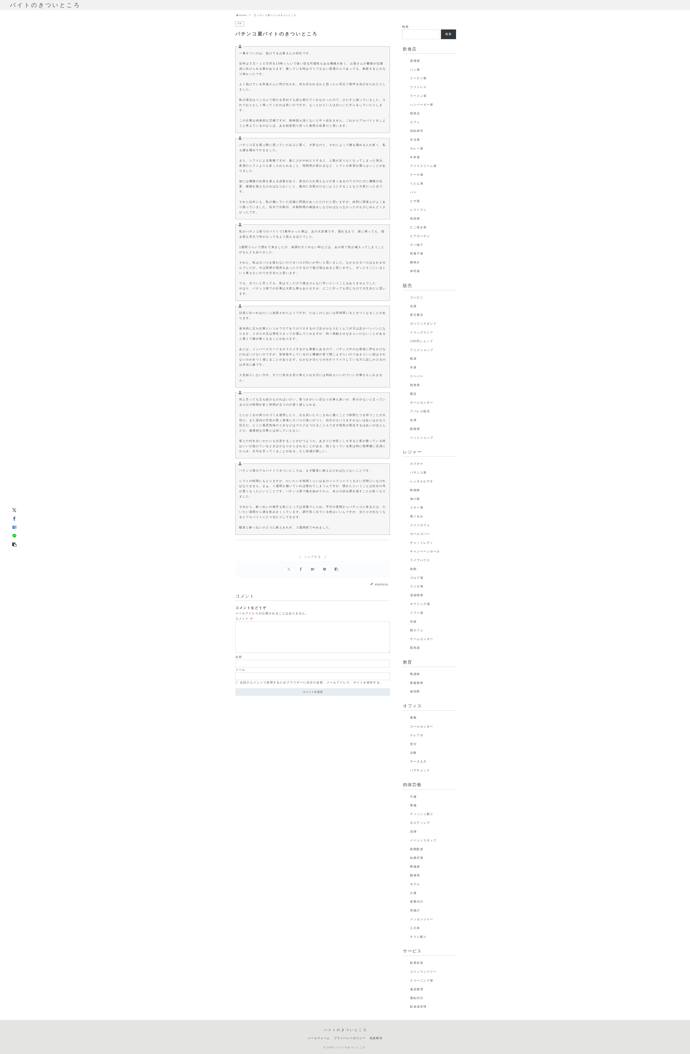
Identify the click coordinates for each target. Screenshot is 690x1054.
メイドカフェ (420, 525)
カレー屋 (416, 148)
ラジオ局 (416, 586)
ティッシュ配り (421, 813)
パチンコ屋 (418, 472)
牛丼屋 (415, 157)
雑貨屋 (415, 385)
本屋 (413, 367)
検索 (405, 26)
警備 (413, 805)
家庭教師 (416, 682)
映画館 (415, 490)
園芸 (413, 393)
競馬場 (415, 647)
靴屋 (413, 358)
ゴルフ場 (416, 577)
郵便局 (415, 875)
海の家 (415, 498)
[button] (14, 544)
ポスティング (420, 822)
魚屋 (413, 420)
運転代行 (416, 998)
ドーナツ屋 (418, 78)
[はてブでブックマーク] (14, 527)
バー (413, 192)
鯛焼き (415, 262)
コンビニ (416, 297)
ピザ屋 (415, 201)
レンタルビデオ (421, 481)
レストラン (418, 209)
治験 (413, 752)
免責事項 (376, 1038)
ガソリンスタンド (423, 323)
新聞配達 (416, 849)
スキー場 (416, 507)
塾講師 (415, 674)
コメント (244, 618)
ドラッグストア (421, 332)
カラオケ (416, 463)
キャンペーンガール (425, 551)
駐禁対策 (416, 962)
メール (240, 669)
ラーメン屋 (418, 95)
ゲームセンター (421, 639)
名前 (238, 656)
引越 (413, 796)
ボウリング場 (420, 603)
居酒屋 (415, 60)
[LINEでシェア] (14, 535)
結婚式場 (416, 857)
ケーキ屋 (416, 174)
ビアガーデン (420, 236)
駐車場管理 (418, 1006)
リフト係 (416, 612)
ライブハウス (420, 560)
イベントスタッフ (423, 840)
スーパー (416, 376)
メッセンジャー (421, 919)
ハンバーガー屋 (421, 104)
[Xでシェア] (14, 509)
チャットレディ (421, 542)
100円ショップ (421, 341)
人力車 (415, 928)
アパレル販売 (420, 411)
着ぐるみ (416, 516)
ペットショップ (421, 437)
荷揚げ (415, 910)
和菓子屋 (416, 253)
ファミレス (418, 87)
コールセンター (421, 726)
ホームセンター (421, 402)
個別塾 (415, 691)
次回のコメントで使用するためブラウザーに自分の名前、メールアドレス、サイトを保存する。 (311, 682)
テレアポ (416, 735)
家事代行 (416, 901)
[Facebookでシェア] (14, 518)
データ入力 (418, 761)
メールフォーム (319, 1038)
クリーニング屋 (421, 980)
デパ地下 (416, 244)
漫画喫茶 (416, 595)
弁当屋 (415, 139)
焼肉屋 (415, 218)
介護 (413, 892)
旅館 (413, 568)
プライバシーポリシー (349, 1038)
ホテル (415, 884)
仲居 (413, 621)
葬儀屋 (415, 866)
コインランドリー (423, 971)
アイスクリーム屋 (423, 165)
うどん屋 (416, 183)
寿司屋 (415, 271)
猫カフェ (416, 630)
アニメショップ (421, 350)
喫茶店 (415, 113)
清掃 (413, 831)
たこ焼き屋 (418, 227)
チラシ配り (418, 936)
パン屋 (415, 69)
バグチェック (420, 770)
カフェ (415, 122)
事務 (413, 717)
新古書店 (416, 314)
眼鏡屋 (415, 428)
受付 (413, 744)
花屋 (413, 306)
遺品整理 (416, 989)
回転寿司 (416, 130)
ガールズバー (420, 533)
